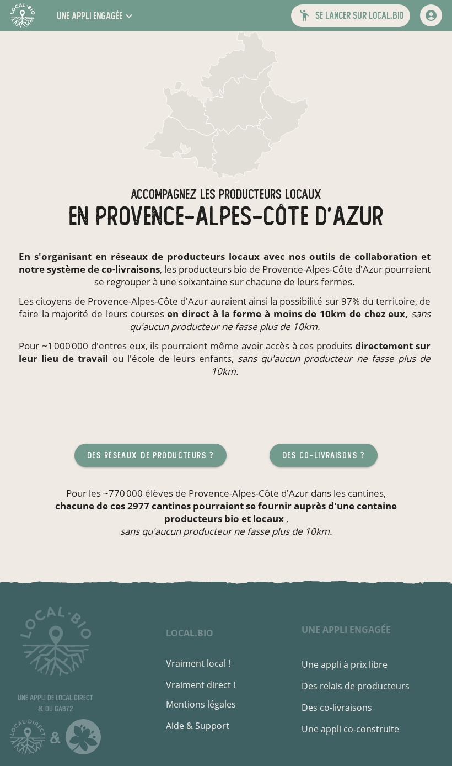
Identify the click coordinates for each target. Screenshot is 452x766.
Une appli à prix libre (345, 664)
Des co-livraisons (337, 707)
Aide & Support (197, 726)
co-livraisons (130, 269)
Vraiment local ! (198, 663)
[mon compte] (431, 15)
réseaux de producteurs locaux (185, 256)
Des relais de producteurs (356, 686)
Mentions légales (201, 704)
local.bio (189, 633)
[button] (96, 16)
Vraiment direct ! (200, 685)
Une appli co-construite (350, 729)
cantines (366, 493)
